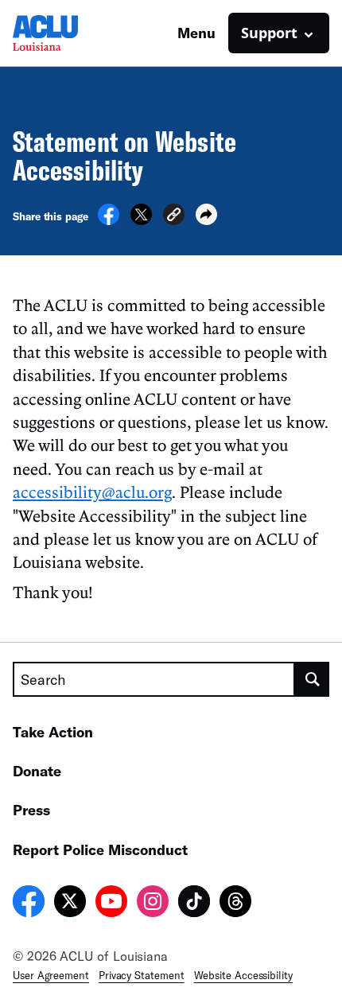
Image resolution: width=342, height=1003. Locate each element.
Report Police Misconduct (100, 849)
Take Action (53, 732)
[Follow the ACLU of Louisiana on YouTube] (111, 903)
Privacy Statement (142, 975)
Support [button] (269, 32)
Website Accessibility (243, 975)
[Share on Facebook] (108, 220)
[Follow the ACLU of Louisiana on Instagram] (153, 903)
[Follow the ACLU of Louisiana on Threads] (235, 903)
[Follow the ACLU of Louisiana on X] (70, 903)
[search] (312, 679)
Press (31, 809)
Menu (196, 32)
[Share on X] (141, 220)
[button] (174, 217)
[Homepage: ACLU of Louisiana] (68, 33)
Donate (37, 770)
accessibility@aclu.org (92, 491)
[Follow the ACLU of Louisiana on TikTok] (194, 903)
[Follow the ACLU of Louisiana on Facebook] (29, 903)
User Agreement (51, 975)
